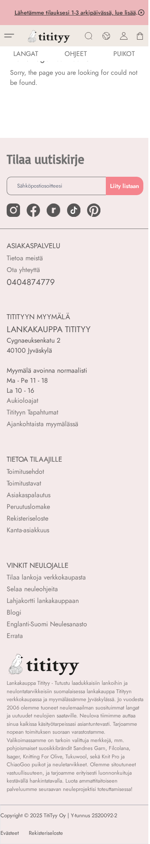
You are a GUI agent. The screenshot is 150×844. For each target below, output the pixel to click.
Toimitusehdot (25, 471)
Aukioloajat (22, 400)
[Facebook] (33, 210)
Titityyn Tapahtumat (32, 412)
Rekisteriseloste (27, 518)
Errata (15, 636)
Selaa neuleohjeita (32, 589)
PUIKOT (124, 53)
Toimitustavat (24, 483)
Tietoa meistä (25, 258)
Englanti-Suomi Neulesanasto (47, 624)
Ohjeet (76, 53)
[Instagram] (13, 210)
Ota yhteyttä (23, 270)
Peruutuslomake (28, 506)
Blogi (14, 612)
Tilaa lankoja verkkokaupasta (46, 577)
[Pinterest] (93, 210)
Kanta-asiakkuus (28, 530)
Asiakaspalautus (28, 495)
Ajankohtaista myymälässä (42, 424)
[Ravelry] (53, 210)
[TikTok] (73, 210)
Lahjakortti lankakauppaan (43, 600)
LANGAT (25, 53)
